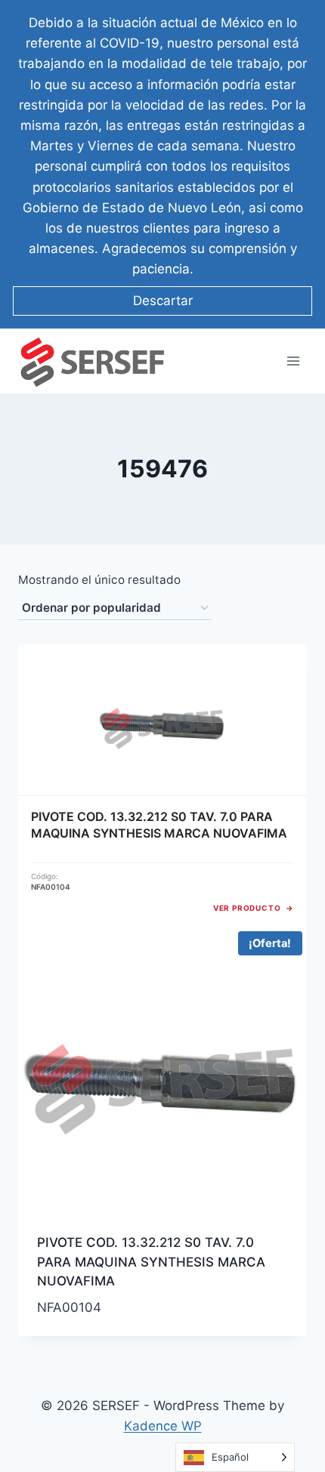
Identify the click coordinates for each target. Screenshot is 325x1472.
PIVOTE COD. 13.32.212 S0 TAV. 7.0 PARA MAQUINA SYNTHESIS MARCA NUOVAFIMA (151, 1261)
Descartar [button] (163, 300)
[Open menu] (293, 361)
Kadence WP (163, 1425)
